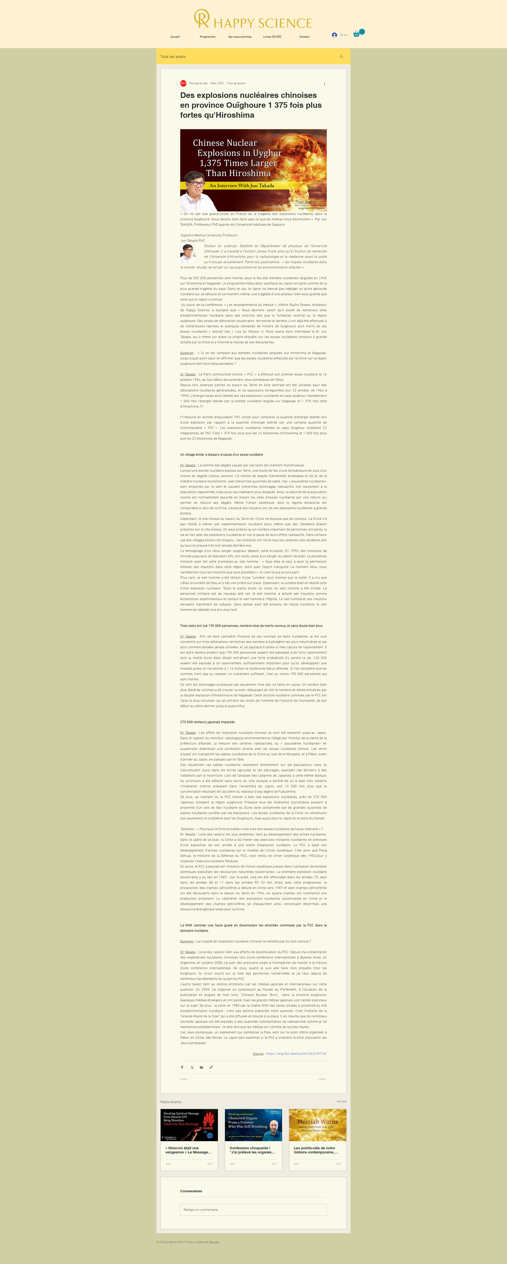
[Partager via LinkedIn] (201, 1067)
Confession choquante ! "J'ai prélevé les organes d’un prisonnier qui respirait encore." (253, 1150)
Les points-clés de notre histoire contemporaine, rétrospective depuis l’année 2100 (314, 1150)
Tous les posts (173, 56)
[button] (359, 33)
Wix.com (214, 1242)
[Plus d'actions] (324, 83)
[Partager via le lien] (211, 1067)
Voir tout (342, 1101)
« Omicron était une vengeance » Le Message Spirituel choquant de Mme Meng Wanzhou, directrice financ (188, 1150)
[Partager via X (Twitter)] (192, 1067)
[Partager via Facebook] (182, 1067)
